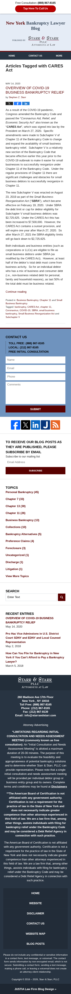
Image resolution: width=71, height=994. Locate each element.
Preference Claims (20, 541)
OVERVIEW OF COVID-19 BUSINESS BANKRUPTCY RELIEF (35, 90)
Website (35, 903)
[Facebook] (15, 424)
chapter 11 (45, 307)
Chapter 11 (45, 300)
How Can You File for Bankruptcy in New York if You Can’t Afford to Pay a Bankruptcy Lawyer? (35, 657)
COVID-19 (25, 310)
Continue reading (16, 291)
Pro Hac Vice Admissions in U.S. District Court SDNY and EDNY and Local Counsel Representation (33, 638)
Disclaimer (35, 913)
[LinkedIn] (35, 424)
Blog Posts (36, 943)
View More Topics (17, 576)
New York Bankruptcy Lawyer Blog (35, 41)
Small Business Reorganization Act (36, 313)
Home (12, 56)
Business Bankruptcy (27, 300)
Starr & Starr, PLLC (49, 979)
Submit (35, 409)
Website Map (35, 933)
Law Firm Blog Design (34, 989)
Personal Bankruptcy (22, 492)
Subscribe (35, 470)
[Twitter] (26, 424)
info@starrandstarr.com (40, 715)
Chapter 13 (16, 506)
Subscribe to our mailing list (23, 456)
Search (61, 597)
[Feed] (55, 424)
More (59, 56)
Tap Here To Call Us (35, 8)
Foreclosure (16, 548)
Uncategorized (17, 555)
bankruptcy (20, 307)
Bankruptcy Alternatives (23, 534)
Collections (16, 527)
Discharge (14, 562)
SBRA (35, 310)
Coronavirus (12, 310)
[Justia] (45, 424)
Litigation (14, 569)
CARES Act (33, 307)
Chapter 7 (15, 499)
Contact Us (35, 56)
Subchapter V (13, 317)
